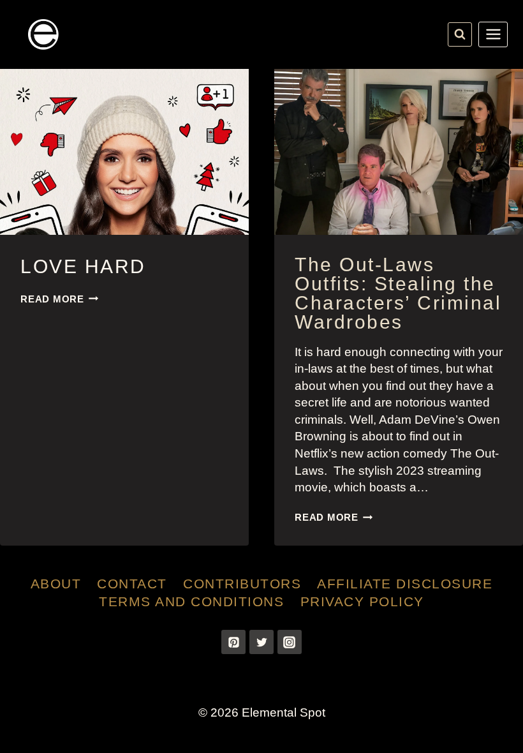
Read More (59, 299)
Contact (132, 583)
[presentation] (124, 152)
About (56, 583)
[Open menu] (493, 34)
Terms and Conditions (191, 601)
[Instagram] (289, 642)
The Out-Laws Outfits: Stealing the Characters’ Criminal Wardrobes (398, 293)
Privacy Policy (362, 601)
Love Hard (83, 266)
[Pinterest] (233, 642)
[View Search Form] (460, 34)
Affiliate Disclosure (404, 583)
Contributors (242, 583)
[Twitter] (261, 642)
